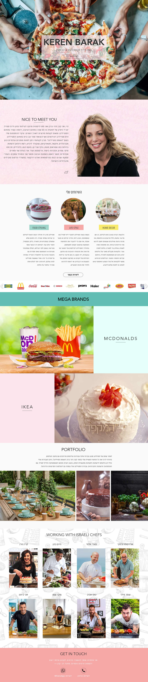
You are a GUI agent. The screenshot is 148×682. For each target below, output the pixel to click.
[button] (74, 56)
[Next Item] (144, 496)
